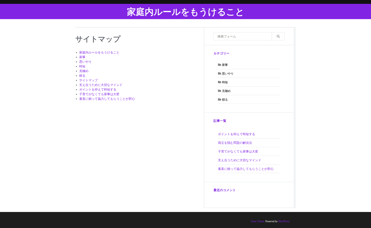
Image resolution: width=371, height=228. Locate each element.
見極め (83, 71)
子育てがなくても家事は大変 (99, 94)
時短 (82, 66)
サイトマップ (88, 80)
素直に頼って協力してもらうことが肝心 (107, 98)
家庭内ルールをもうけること (185, 11)
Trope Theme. (258, 221)
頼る (82, 75)
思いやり (85, 61)
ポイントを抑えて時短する (97, 89)
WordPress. (284, 221)
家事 (82, 57)
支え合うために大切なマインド (101, 84)
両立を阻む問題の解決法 (235, 142)
